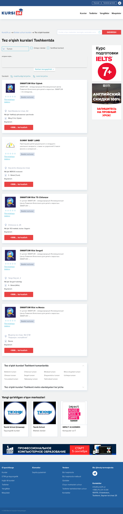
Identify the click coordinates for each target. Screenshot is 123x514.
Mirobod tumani (49, 372)
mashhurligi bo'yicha (21, 76)
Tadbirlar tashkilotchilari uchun (74, 489)
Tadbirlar (93, 13)
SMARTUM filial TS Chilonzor (34, 197)
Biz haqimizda (68, 472)
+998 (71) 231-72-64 (100, 490)
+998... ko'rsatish (18, 127)
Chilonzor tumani (30, 372)
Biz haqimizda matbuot (71, 476)
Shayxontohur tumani (52, 375)
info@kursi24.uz (99, 487)
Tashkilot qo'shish (109, 3)
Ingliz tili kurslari (8, 480)
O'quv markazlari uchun (72, 484)
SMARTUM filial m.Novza (32, 307)
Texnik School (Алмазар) (14, 427)
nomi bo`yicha (42, 76)
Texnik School (39, 427)
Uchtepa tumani (70, 375)
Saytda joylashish (39, 472)
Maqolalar (116, 13)
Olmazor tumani (10, 375)
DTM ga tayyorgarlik (10, 476)
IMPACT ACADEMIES (71, 427)
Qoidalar (65, 480)
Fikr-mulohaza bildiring (9, 100)
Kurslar (83, 13)
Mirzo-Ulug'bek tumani (72, 372)
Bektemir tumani (10, 372)
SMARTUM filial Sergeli (31, 250)
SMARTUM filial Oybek (31, 83)
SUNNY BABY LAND (30, 140)
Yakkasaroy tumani (31, 379)
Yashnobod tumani (51, 379)
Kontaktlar (66, 493)
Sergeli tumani (29, 375)
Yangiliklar (104, 13)
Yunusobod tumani (11, 379)
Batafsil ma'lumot (27, 97)
